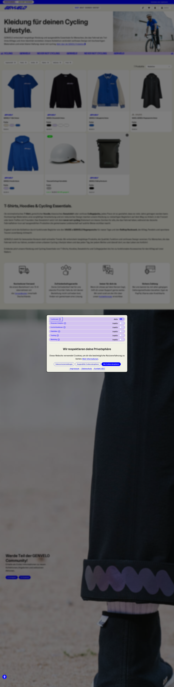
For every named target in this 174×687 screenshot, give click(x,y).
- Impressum (74, 368)
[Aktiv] (121, 319)
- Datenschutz (86, 368)
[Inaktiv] (121, 323)
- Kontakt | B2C (99, 368)
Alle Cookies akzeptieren (111, 364)
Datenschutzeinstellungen (64, 364)
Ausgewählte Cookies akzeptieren (88, 364)
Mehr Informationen (90, 359)
